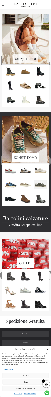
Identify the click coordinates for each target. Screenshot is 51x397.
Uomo (25, 343)
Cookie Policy (18, 394)
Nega (25, 382)
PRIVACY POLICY (30, 394)
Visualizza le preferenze (25, 388)
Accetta (25, 375)
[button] (47, 349)
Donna (25, 334)
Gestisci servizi (8, 369)
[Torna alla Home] (25, 4)
